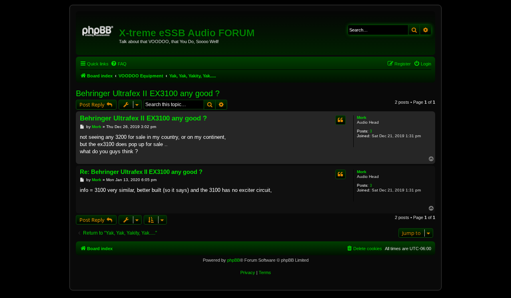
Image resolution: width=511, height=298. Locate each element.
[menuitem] (119, 64)
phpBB (233, 260)
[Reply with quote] (340, 120)
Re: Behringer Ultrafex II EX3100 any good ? (141, 171)
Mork (361, 117)
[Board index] (98, 30)
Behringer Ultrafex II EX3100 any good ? (148, 93)
